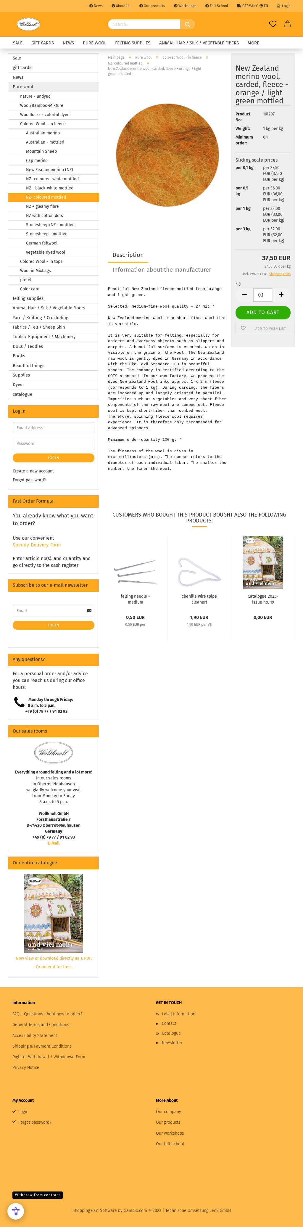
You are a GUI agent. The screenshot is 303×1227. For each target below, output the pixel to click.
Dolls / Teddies (28, 346)
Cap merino (37, 160)
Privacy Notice (25, 1067)
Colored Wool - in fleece (43, 123)
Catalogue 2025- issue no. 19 (263, 599)
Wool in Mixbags (35, 270)
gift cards (42, 43)
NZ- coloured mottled (46, 197)
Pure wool (94, 43)
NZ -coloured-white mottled (52, 178)
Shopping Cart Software (94, 1210)
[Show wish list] (272, 24)
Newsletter (172, 1042)
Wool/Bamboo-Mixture (41, 105)
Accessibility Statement (34, 1035)
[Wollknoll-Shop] (28, 24)
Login (285, 6)
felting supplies (132, 43)
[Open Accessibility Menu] (15, 1211)
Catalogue (171, 1033)
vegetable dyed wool (45, 252)
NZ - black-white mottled (49, 188)
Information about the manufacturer (161, 269)
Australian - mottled (45, 142)
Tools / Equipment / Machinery (44, 336)
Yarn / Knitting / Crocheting (40, 317)
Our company (168, 1111)
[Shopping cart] (287, 24)
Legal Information (178, 1014)
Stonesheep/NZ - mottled (50, 224)
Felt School (218, 6)
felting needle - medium (135, 599)
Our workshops (170, 1133)
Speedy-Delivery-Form (37, 545)
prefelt (26, 279)
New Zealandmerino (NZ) (49, 169)
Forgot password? (29, 480)
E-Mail (53, 843)
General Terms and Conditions (40, 1024)
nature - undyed (35, 96)
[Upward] (287, 1218)
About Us (122, 6)
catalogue (22, 394)
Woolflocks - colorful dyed (45, 114)
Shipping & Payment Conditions (42, 1046)
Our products (154, 6)
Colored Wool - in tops (41, 261)
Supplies (21, 375)
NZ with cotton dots (44, 215)
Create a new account (33, 471)
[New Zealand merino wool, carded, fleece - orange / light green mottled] (167, 154)
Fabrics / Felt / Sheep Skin (39, 327)
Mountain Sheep (41, 151)
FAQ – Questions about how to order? (47, 1014)
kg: (238, 283)
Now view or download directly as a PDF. (54, 958)
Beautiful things (28, 365)
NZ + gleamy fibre (42, 206)
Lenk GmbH (220, 1210)
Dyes (17, 384)
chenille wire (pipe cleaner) (199, 599)
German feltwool (41, 243)
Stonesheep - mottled (46, 234)
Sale (17, 43)
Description (128, 254)
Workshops (187, 6)
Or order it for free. (54, 966)
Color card (29, 289)
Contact (169, 1023)
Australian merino (43, 133)
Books (19, 355)
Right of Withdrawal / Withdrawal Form (48, 1056)
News (98, 6)
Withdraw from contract (37, 1195)
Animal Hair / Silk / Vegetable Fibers (199, 43)
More (253, 43)
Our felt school (170, 1143)
